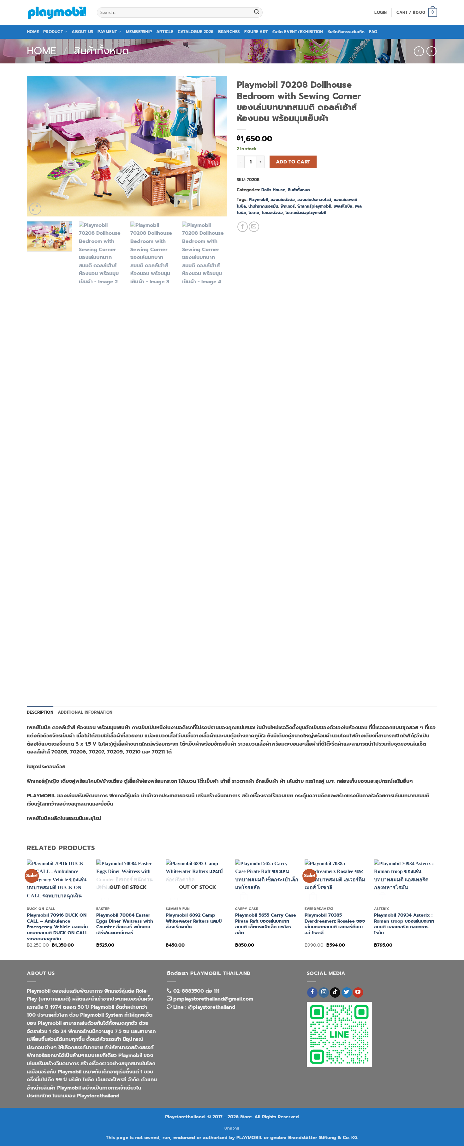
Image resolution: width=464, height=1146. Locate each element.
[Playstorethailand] (57, 12)
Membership (139, 32)
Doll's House (273, 190)
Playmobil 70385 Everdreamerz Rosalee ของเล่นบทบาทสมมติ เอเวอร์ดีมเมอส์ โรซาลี (335, 924)
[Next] (215, 146)
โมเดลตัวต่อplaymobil (305, 213)
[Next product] (419, 51)
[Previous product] (431, 51)
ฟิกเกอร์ (288, 206)
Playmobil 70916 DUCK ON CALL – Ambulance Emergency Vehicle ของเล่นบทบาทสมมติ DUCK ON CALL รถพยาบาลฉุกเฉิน (57, 927)
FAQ (373, 32)
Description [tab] (40, 712)
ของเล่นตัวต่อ (283, 200)
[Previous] (39, 146)
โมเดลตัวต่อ (272, 213)
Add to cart (293, 162)
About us (82, 32)
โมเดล (253, 213)
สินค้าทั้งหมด (101, 51)
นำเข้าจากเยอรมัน (263, 206)
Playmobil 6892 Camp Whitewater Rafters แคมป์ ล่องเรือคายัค (194, 921)
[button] (380, 12)
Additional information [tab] (85, 712)
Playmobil (258, 200)
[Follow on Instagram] (323, 992)
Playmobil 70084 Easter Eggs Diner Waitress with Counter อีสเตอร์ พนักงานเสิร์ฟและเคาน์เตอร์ (124, 924)
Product (53, 32)
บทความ (232, 1128)
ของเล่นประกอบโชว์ (314, 200)
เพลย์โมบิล (343, 206)
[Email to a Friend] (254, 227)
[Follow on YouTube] (358, 992)
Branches (229, 32)
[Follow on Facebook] (312, 992)
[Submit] (256, 12)
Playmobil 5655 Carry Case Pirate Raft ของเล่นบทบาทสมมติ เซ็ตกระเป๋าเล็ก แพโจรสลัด (265, 924)
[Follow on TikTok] (335, 992)
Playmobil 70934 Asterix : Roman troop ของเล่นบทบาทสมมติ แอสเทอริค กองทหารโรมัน (404, 924)
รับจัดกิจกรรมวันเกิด (346, 32)
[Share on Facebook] (242, 227)
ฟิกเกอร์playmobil (314, 206)
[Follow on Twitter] (347, 992)
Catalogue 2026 (196, 32)
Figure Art (256, 32)
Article (164, 32)
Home (33, 32)
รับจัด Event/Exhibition (297, 32)
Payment (107, 32)
